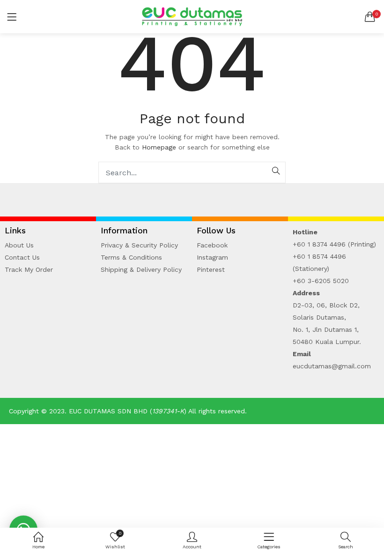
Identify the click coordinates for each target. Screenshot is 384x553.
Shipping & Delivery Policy (141, 269)
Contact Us (22, 257)
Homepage (159, 147)
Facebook (212, 245)
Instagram (212, 257)
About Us (19, 245)
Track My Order (29, 269)
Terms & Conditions (131, 257)
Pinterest (211, 269)
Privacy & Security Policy (139, 245)
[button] (370, 17)
